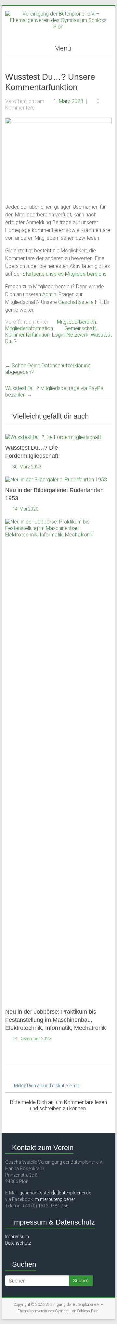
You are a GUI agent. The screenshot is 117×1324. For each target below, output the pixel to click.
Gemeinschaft (80, 328)
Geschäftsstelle (76, 302)
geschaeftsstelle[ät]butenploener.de (55, 1192)
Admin (49, 294)
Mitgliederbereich (76, 322)
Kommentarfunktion (27, 335)
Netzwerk (77, 335)
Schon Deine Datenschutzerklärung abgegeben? (48, 369)
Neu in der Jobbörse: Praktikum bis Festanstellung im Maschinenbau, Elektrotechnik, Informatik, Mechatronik (55, 1019)
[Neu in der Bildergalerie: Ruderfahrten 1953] (56, 480)
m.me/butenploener (55, 1199)
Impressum (17, 1236)
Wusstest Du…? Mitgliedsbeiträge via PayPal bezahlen (54, 391)
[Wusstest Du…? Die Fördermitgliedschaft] (53, 437)
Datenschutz (18, 1243)
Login (58, 335)
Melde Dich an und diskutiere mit (46, 1085)
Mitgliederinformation (29, 328)
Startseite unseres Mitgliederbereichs (64, 274)
